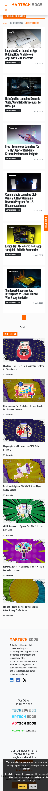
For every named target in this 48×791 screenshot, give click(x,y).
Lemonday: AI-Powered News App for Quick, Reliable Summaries (23, 248)
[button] (6, 5)
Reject (33, 786)
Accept (22, 786)
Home (5, 23)
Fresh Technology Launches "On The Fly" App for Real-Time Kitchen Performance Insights (22, 150)
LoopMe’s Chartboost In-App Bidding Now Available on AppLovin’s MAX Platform (21, 54)
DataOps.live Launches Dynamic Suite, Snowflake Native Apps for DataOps (23, 102)
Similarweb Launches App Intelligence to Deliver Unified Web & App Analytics (21, 294)
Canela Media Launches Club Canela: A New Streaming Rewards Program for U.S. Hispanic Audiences (21, 200)
